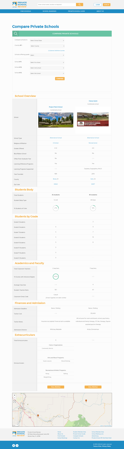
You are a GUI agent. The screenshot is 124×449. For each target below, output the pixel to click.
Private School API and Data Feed (101, 438)
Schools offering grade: (22, 54)
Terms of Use (97, 446)
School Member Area (98, 432)
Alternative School (56, 138)
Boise (54, 179)
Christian (56, 143)
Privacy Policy (106, 446)
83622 (56, 184)
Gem (92, 179)
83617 (93, 184)
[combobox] (55, 4)
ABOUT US (100, 11)
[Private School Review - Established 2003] (19, 4)
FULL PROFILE (55, 387)
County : (18, 45)
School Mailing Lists (98, 434)
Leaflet (101, 426)
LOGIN (98, 5)
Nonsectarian (93, 143)
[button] (38, 415)
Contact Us (76, 438)
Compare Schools (78, 436)
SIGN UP (106, 5)
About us (60, 434)
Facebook (17, 445)
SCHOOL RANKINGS (49, 11)
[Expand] (14, 401)
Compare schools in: (21, 40)
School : (18, 62)
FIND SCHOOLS (25, 11)
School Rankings (62, 438)
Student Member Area (79, 432)
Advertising (95, 436)
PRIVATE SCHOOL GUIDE (76, 11)
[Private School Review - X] (13, 445)
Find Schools (61, 436)
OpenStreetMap (108, 426)
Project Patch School (56, 107)
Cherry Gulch (93, 101)
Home (59, 432)
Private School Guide (79, 434)
